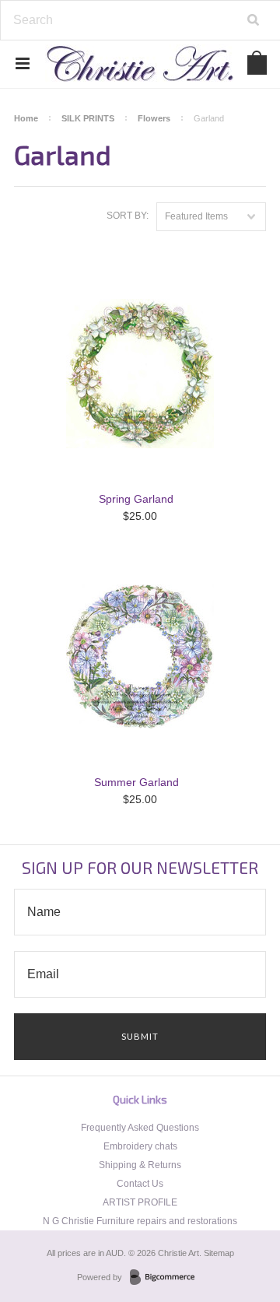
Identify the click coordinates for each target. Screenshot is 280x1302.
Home (26, 118)
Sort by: (128, 215)
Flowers (154, 118)
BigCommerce (167, 1277)
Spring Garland (136, 499)
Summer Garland (136, 782)
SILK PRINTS (87, 118)
